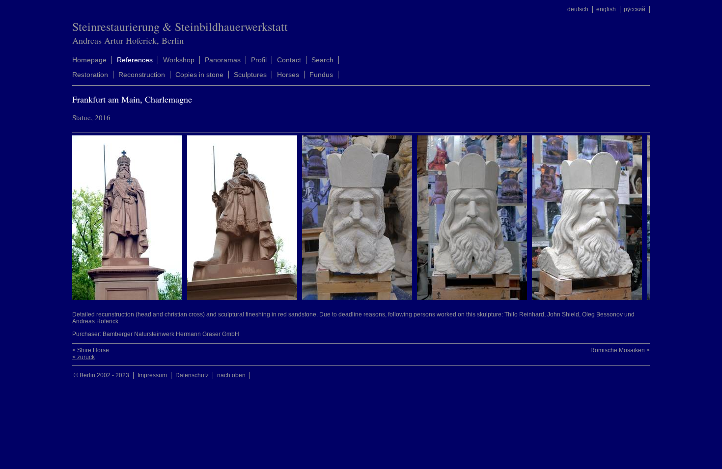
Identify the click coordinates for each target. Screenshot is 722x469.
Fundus (321, 74)
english (606, 9)
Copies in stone (199, 74)
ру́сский (634, 9)
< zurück (83, 357)
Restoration (90, 74)
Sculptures (250, 74)
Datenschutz (192, 375)
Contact (289, 60)
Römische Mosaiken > (620, 350)
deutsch (577, 9)
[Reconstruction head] (359, 297)
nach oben (231, 375)
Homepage (89, 60)
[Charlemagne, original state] (244, 297)
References (135, 60)
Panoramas (223, 60)
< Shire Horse (90, 350)
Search (322, 60)
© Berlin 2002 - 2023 (101, 375)
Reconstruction (141, 74)
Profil (259, 60)
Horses (288, 74)
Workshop (178, 60)
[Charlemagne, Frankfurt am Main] (129, 297)
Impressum (152, 375)
